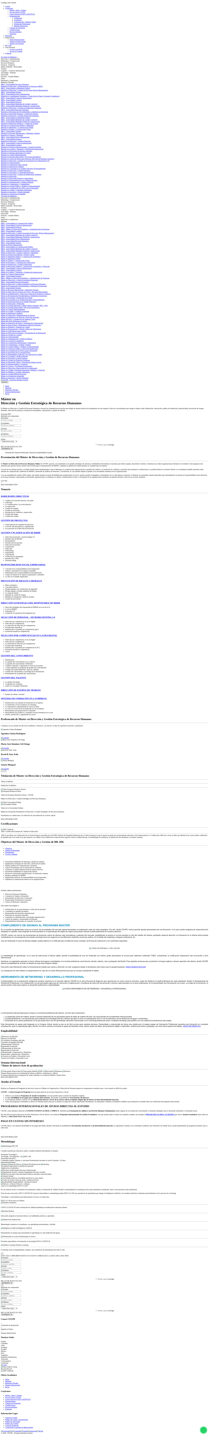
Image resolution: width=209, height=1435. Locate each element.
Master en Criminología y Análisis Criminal (16, 345)
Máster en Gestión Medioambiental (13, 309)
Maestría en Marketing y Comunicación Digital (17, 127)
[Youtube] (24, 1431)
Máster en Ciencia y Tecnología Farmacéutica (16, 366)
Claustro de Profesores (13, 1403)
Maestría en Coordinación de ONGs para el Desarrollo (19, 188)
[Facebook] (5, 1431)
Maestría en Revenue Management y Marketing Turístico (20, 133)
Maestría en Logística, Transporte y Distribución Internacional (22, 149)
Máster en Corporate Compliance (12, 341)
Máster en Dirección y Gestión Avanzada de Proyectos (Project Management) (27, 233)
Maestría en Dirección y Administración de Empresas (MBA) (22, 86)
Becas (7, 394)
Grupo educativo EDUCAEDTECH (17, 1399)
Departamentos (10, 1401)
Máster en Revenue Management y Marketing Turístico (20, 290)
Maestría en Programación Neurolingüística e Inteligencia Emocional (24, 112)
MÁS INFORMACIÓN (9, 485)
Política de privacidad (12, 1421)
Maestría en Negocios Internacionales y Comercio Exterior (21, 147)
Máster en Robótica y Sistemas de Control (15, 327)
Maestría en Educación (9, 176)
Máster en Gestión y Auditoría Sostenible (15, 311)
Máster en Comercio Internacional (12, 274)
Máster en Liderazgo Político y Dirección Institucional (19, 349)
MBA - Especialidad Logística (11, 100)
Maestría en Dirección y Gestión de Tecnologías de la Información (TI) (25, 161)
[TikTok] (39, 1431)
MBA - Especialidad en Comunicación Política (17, 223)
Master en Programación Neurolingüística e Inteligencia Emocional (24, 286)
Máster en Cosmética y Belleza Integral (14, 356)
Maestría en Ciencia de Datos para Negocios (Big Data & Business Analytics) (27, 159)
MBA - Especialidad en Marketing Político (15, 88)
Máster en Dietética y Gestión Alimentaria (15, 372)
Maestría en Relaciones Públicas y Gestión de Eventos (19, 123)
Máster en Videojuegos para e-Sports (13, 331)
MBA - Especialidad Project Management (15, 94)
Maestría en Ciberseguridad (10, 163)
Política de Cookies (12, 1423)
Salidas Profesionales (12, 850)
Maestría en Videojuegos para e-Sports (14, 165)
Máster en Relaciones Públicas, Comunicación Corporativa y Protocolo (25, 266)
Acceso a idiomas (11, 854)
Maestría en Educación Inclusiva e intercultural (17, 178)
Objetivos (8, 848)
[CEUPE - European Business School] (14, 380)
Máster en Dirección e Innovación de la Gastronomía (19, 368)
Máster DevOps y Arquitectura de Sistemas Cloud (18, 319)
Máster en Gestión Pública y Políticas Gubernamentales (20, 347)
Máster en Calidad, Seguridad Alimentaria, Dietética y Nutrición (23, 370)
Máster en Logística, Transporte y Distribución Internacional (21, 272)
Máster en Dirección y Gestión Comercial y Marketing (19, 253)
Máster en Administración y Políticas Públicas (16, 339)
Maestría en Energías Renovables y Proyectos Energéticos (21, 157)
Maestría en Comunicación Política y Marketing (17, 125)
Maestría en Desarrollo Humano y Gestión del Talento (19, 114)
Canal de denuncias (12, 1425)
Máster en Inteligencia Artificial (11, 313)
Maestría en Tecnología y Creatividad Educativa (17, 172)
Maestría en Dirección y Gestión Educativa (15, 170)
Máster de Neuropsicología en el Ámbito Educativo (18, 302)
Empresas (8, 1409)
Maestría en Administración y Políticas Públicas (17, 182)
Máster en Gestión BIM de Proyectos (13, 374)
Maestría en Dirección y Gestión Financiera (16, 141)
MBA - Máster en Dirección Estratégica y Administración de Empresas (25, 229)
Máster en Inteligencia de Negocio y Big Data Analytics (20, 317)
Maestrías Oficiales (11, 390)
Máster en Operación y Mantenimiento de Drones (18, 315)
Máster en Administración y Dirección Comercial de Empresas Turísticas (26, 294)
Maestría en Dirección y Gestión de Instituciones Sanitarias (21, 108)
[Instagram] (32, 1431)
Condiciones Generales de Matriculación (19, 1427)
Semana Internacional (12, 392)
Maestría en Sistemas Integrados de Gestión (16, 153)
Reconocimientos (11, 1407)
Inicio (7, 386)
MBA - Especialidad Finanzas (11, 102)
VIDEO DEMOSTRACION (136, 967)
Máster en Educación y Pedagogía (12, 304)
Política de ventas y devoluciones (16, 1420)
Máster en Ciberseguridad (10, 337)
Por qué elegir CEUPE (13, 1397)
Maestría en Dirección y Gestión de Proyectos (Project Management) (24, 90)
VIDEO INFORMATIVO (192, 1026)
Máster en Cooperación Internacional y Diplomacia (18, 343)
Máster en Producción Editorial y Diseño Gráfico (18, 255)
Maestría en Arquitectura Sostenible (13, 194)
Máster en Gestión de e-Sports (11, 335)
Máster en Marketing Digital (10, 259)
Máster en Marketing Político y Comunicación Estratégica (20, 257)
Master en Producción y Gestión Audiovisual (16, 264)
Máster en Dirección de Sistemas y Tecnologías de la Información (23, 333)
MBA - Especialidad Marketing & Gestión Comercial (19, 104)
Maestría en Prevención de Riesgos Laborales (16, 151)
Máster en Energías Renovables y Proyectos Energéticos (20, 307)
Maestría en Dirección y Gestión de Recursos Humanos (20, 116)
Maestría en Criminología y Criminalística (15, 184)
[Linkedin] (16, 1431)
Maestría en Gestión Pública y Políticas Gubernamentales (20, 186)
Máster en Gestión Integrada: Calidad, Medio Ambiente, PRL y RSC (24, 306)
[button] (104, 496)
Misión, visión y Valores (13, 1395)
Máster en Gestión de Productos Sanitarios (15, 360)
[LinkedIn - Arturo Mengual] (5, 769)
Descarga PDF (6, 414)
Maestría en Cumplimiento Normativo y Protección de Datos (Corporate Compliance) (30, 96)
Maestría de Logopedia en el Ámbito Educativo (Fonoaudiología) (23, 169)
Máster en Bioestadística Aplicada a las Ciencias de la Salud (21, 354)
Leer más (4, 481)
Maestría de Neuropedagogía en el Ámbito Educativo (19, 180)
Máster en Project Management (11, 245)
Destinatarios (9, 852)
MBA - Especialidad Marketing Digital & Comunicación (20, 106)
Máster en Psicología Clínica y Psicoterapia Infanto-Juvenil (21, 362)
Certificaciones (10, 1405)
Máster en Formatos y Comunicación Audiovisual (18, 262)
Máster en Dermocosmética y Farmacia (14, 364)
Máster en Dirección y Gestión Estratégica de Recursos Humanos (23, 284)
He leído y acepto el (105, 1279)
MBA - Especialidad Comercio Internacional (16, 98)
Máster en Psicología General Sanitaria (14, 358)
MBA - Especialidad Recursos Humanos (15, 84)
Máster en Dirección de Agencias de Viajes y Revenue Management (24, 292)
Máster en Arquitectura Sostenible (12, 376)
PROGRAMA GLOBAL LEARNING (160, 1114)
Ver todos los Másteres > (9, 57)
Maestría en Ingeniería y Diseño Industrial (15, 192)
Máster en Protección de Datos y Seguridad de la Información (22, 323)
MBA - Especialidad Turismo (11, 92)
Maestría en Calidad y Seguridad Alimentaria (16, 190)
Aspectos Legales (11, 1418)
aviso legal (111, 445)
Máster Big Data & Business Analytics (14, 321)
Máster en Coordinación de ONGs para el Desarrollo (19, 351)
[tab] (104, 496)
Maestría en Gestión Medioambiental (13, 155)
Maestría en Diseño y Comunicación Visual (16, 129)
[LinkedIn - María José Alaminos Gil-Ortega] (5, 748)
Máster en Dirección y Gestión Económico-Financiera (19, 280)
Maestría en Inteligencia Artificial (12, 167)
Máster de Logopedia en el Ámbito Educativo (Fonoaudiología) (23, 300)
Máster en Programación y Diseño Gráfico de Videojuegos (21, 329)
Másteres (5, 382)
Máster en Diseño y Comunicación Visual (15, 260)
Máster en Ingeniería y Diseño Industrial (14, 378)
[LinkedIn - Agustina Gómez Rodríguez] (5, 738)
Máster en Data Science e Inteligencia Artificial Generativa (21, 325)
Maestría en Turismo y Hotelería (12, 135)
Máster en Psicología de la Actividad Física (15, 352)
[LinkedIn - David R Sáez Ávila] (5, 758)
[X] (10, 1431)
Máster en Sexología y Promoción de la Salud (16, 298)
